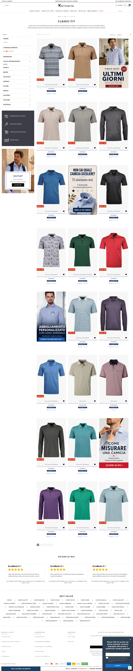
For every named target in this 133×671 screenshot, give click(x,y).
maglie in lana (47, 614)
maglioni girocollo (83, 614)
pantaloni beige (68, 621)
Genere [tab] (6, 38)
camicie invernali (87, 610)
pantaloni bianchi (51, 621)
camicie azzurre (85, 607)
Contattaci (7, 636)
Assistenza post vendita (12, 641)
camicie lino (118, 610)
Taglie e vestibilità (43, 656)
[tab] (66, 11)
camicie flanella (101, 600)
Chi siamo (71, 636)
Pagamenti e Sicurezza (44, 646)
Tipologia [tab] (6, 77)
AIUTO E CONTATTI (7, 1)
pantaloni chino (90, 617)
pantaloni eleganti (72, 617)
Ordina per (112, 35)
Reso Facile (7, 646)
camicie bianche (39, 600)
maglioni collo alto (64, 614)
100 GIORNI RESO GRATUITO (123, 1)
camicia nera (85, 600)
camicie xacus (70, 600)
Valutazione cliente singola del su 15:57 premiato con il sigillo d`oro (68, 581)
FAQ (4, 651)
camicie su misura (9, 603)
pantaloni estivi (85, 621)
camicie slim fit (23, 600)
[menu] (66, 11)
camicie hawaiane (65, 603)
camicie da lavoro (32, 610)
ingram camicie (35, 607)
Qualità (71, 641)
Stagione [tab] (6, 100)
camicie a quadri (47, 603)
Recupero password (43, 641)
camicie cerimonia (14, 610)
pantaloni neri (125, 617)
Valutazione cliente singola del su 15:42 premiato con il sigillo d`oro (110, 581)
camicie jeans (55, 600)
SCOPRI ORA (18, 185)
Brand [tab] (5, 72)
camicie (9, 600)
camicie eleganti (118, 600)
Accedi (120, 5)
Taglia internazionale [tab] (11, 61)
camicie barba (100, 607)
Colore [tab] (6, 86)
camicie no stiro (103, 603)
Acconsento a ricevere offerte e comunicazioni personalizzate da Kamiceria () (118, 659)
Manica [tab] (6, 67)
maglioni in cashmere (29, 614)
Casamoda (82, 405)
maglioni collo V (119, 614)
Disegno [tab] (6, 81)
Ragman (51, 88)
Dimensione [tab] (7, 56)
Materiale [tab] (7, 104)
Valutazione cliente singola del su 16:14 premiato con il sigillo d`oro (25, 581)
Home (59, 16)
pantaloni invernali (108, 617)
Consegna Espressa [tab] (10, 47)
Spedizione (40, 651)
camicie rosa (69, 607)
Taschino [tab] (6, 95)
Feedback (6, 656)
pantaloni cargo (38, 617)
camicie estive (103, 610)
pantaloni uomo (22, 617)
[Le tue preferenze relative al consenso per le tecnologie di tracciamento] (130, 668)
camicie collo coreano (84, 603)
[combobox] (125, 11)
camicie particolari (52, 607)
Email (107, 651)
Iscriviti (118, 665)
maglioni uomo (11, 614)
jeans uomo (6, 617)
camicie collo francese (16, 607)
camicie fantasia (50, 610)
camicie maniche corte (28, 603)
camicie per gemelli (118, 607)
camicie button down (122, 603)
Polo (65, 16)
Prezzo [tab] (5, 90)
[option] (24, 574)
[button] (63, 84)
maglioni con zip (101, 614)
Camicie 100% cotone (68, 610)
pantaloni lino (55, 617)
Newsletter (40, 636)
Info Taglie (5, 64)
